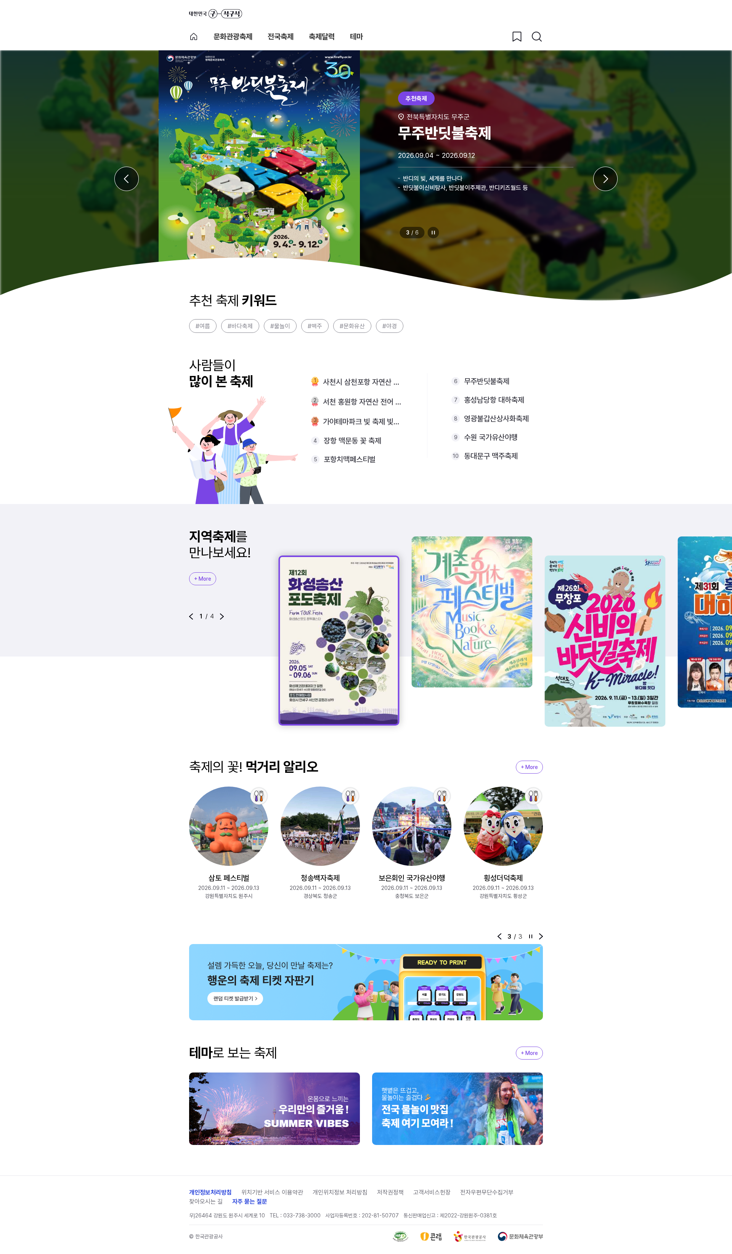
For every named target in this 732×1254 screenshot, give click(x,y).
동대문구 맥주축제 (491, 456)
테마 (356, 36)
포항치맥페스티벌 (350, 459)
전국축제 (281, 36)
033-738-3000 (302, 1215)
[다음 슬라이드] (605, 179)
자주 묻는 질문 (249, 1201)
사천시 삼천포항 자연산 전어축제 (363, 382)
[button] (191, 616)
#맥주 (315, 326)
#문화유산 (352, 326)
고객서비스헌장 (432, 1192)
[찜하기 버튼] (517, 37)
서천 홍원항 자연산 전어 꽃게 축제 (363, 401)
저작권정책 (390, 1192)
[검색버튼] (537, 37)
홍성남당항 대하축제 (494, 400)
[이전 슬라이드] (126, 179)
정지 (433, 232)
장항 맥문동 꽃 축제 (352, 440)
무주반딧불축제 (486, 381)
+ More (202, 579)
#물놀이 (280, 326)
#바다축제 (240, 326)
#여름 (203, 326)
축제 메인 (193, 36)
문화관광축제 (233, 36)
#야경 (389, 326)
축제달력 (322, 36)
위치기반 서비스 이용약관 (272, 1192)
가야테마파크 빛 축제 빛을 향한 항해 (363, 421)
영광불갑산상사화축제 (496, 418)
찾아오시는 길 (206, 1201)
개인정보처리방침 (210, 1192)
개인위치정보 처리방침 (340, 1192)
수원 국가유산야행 (491, 437)
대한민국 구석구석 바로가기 (215, 13)
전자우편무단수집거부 (487, 1192)
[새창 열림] (400, 1236)
